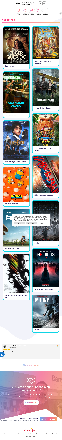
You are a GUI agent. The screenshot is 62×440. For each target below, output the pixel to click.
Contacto (6, 434)
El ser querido (9, 66)
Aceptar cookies (19, 223)
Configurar (42, 223)
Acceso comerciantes (48, 419)
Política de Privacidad (52, 434)
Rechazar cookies (31, 223)
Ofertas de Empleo (27, 434)
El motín (36, 329)
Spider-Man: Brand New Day (43, 195)
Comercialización (15, 434)
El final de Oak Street (12, 248)
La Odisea (37, 243)
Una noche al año (10, 115)
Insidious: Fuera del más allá (43, 289)
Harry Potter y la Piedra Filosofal (15, 162)
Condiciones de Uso (39, 434)
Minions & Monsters (11, 204)
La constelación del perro (42, 108)
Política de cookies (33, 220)
